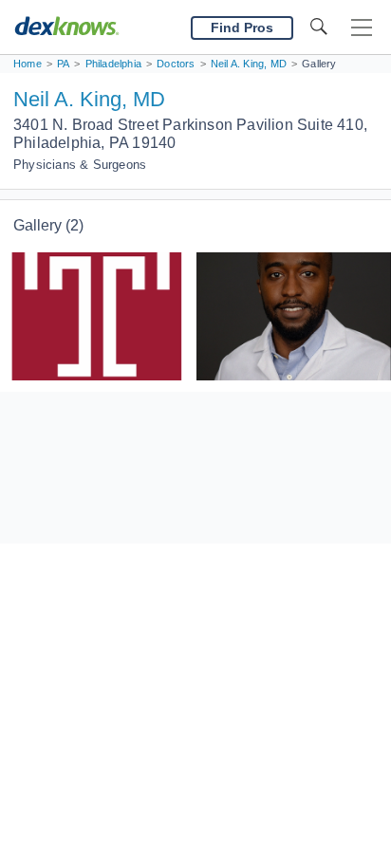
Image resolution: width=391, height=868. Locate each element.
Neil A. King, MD (89, 99)
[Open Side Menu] (361, 27)
